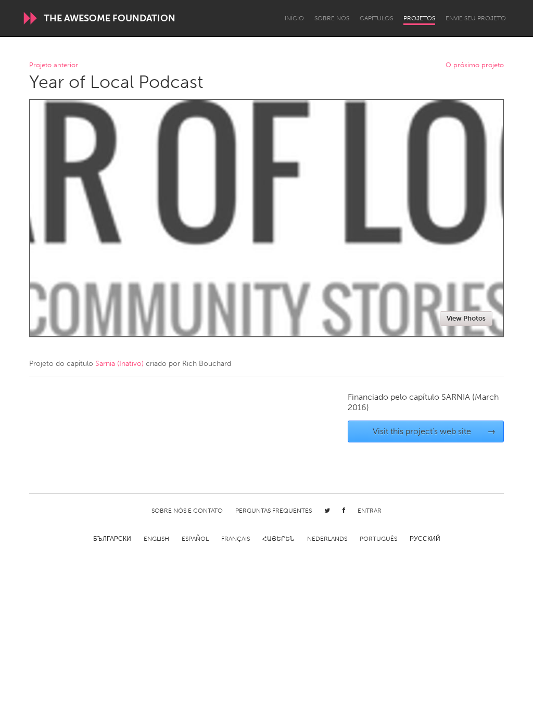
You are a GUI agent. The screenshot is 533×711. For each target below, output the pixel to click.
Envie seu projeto (476, 18)
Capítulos (376, 18)
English (156, 538)
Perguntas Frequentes (273, 510)
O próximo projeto (475, 65)
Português (378, 538)
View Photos (466, 318)
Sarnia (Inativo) (119, 363)
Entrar (370, 510)
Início (294, 18)
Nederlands (327, 538)
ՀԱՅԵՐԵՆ (278, 538)
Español (195, 538)
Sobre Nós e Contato (187, 510)
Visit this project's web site (434, 431)
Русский (425, 538)
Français (235, 538)
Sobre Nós (331, 18)
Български (112, 538)
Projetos (419, 18)
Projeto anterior (53, 65)
